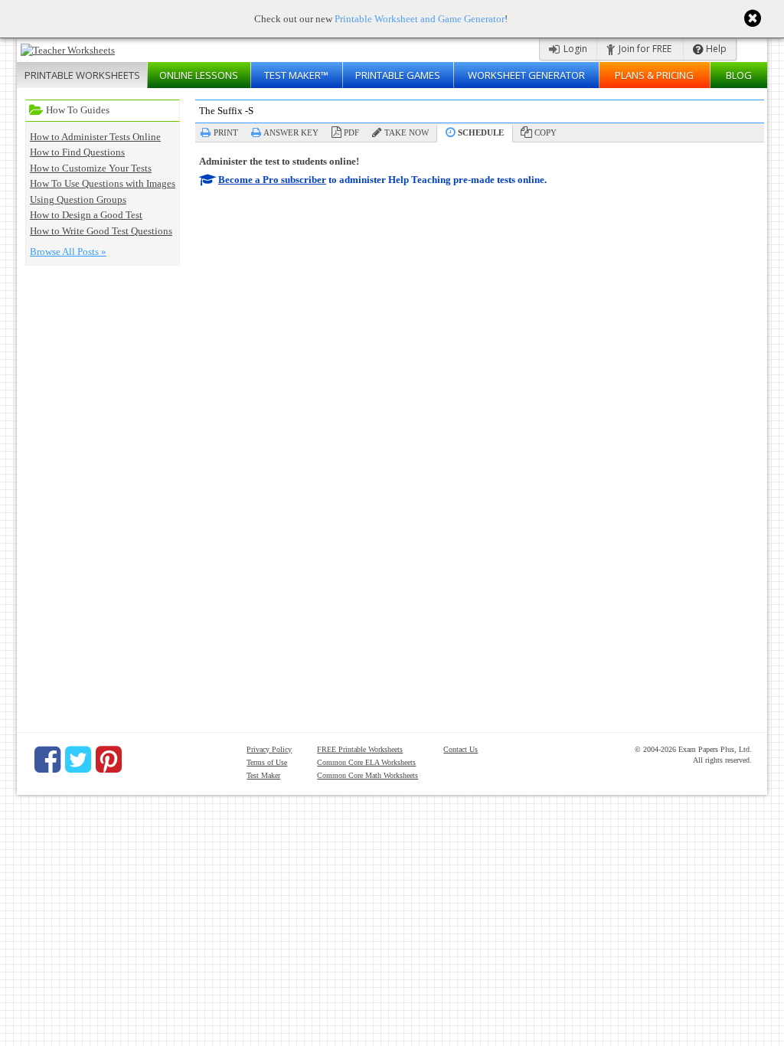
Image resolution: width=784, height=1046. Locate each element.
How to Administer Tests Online (95, 136)
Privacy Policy (269, 749)
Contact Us (460, 749)
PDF (351, 132)
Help (715, 48)
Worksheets (82, 75)
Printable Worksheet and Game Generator (420, 19)
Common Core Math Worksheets (367, 775)
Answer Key (290, 132)
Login (574, 48)
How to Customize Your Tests (91, 168)
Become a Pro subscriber (272, 179)
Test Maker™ (296, 75)
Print (226, 132)
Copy (545, 132)
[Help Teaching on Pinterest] (109, 759)
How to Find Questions (77, 152)
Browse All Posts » (68, 251)
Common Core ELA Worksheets (366, 762)
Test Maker (263, 775)
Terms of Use (267, 762)
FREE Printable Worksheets (360, 749)
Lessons (198, 75)
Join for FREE (643, 48)
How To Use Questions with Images (102, 183)
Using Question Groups (78, 199)
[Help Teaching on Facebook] (47, 759)
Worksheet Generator (526, 75)
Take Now (406, 132)
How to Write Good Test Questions (101, 231)
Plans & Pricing (654, 75)
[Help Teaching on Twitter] (78, 759)
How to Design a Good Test (86, 215)
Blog (739, 75)
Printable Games (397, 75)
